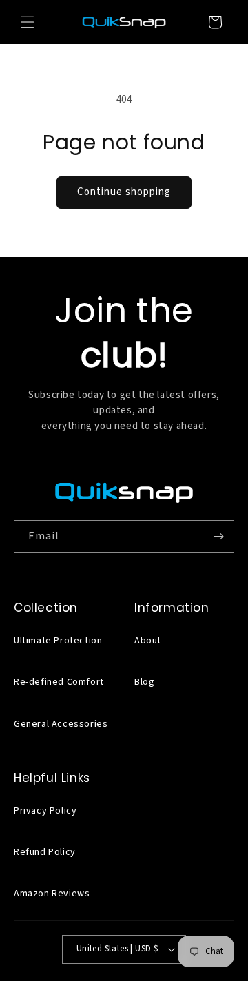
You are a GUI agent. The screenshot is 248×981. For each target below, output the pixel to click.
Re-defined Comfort (59, 682)
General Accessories (60, 724)
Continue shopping (124, 192)
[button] (27, 22)
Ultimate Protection (58, 641)
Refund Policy (45, 852)
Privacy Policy (45, 811)
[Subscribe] (218, 536)
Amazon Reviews (52, 893)
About (147, 641)
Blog (144, 682)
